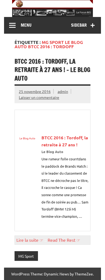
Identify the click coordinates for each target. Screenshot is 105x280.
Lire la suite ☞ (29, 240)
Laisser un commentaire (39, 97)
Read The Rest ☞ (64, 240)
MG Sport (26, 256)
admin (63, 91)
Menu (26, 25)
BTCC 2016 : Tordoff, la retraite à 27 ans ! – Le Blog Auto (52, 69)
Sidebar (79, 25)
